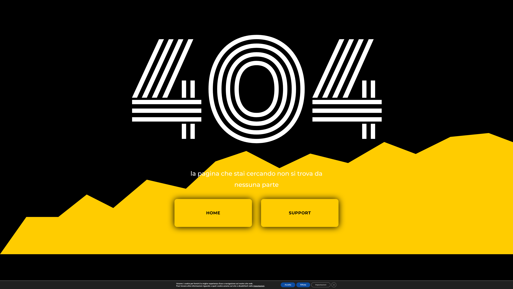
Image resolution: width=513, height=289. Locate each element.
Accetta (288, 285)
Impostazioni (320, 285)
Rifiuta (303, 285)
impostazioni (258, 286)
